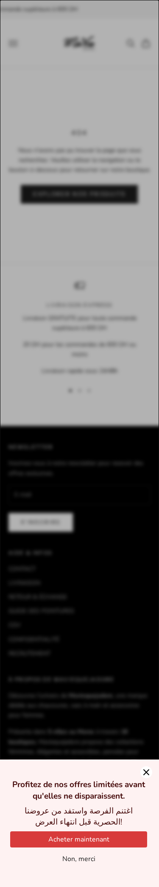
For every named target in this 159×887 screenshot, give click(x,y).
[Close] (146, 772)
